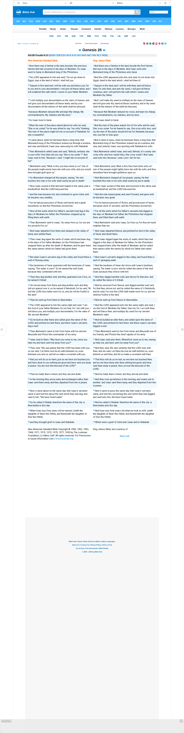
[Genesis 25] (3, 336)
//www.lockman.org (63, 438)
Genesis (26, 43)
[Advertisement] (92, 496)
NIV (94, 55)
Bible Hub (125, 436)
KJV (74, 55)
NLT (99, 55)
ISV (79, 55)
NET (89, 55)
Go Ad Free (6, 721)
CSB (58, 55)
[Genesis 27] (180, 336)
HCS (68, 55)
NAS (84, 55)
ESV (63, 55)
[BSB (52, 55)
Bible (19, 43)
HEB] (105, 55)
